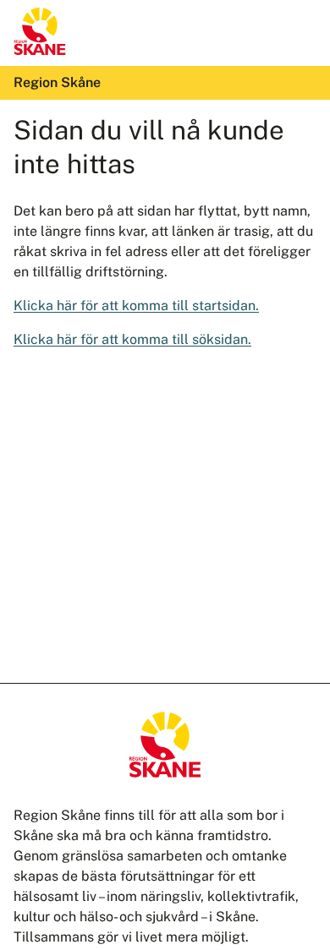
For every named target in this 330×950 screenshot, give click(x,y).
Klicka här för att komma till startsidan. (136, 306)
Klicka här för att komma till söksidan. (132, 339)
